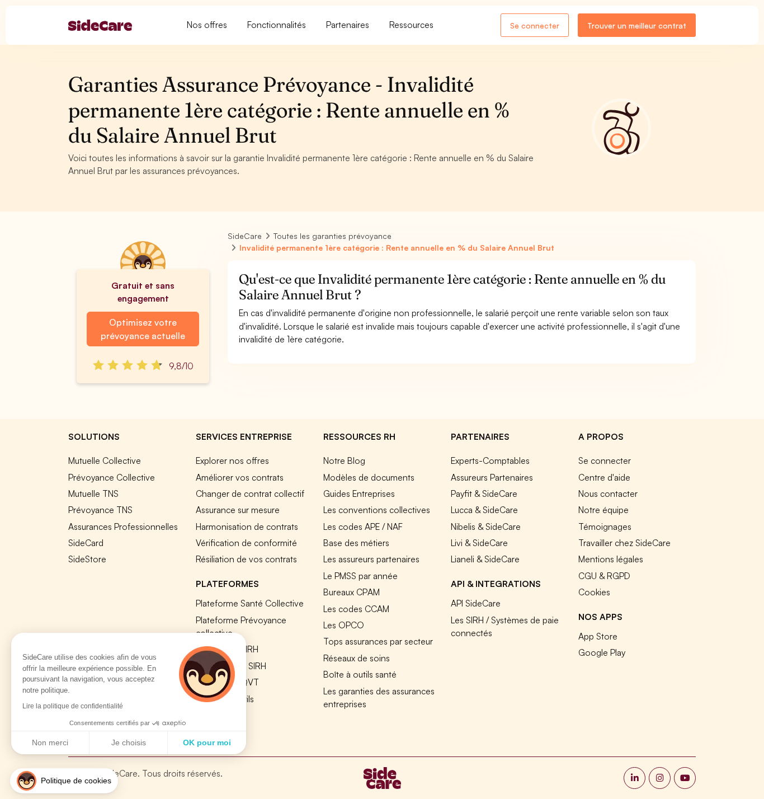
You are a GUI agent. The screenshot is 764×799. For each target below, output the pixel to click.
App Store (597, 636)
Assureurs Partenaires (492, 477)
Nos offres (207, 24)
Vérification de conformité (246, 542)
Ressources (411, 24)
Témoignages (604, 526)
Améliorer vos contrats (240, 477)
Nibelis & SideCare (486, 526)
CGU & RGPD (604, 575)
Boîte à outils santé (360, 674)
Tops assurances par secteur (378, 641)
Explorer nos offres (232, 460)
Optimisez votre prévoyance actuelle (143, 329)
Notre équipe (603, 509)
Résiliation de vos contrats (246, 559)
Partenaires (347, 24)
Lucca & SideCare (484, 509)
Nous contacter (608, 493)
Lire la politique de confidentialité (72, 706)
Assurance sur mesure (238, 509)
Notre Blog (344, 460)
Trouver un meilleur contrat (636, 25)
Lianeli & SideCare (485, 559)
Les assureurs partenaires (371, 559)
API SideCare (476, 603)
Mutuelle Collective (104, 460)
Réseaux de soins (356, 658)
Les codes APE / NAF (363, 526)
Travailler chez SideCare (624, 542)
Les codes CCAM (356, 608)
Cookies (594, 592)
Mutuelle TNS (93, 493)
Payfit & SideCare (484, 493)
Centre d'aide (604, 477)
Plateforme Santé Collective (250, 603)
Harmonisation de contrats (247, 526)
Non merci (50, 742)
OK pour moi (207, 742)
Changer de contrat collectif (250, 493)
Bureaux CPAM (351, 592)
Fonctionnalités (276, 24)
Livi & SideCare (479, 542)
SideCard (85, 542)
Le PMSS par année (360, 575)
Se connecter (534, 25)
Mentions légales (610, 559)
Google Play (601, 652)
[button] (64, 780)
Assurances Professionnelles (123, 526)
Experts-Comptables (490, 460)
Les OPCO (343, 625)
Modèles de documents (368, 477)
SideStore (87, 559)
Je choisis (128, 742)
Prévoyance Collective (111, 477)
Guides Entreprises (359, 493)
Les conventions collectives (376, 509)
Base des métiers (356, 542)
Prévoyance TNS (100, 509)
